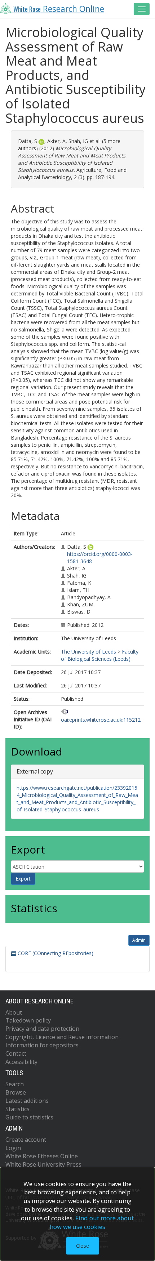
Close (82, 1245)
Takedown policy (28, 1020)
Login (13, 1148)
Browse (15, 1092)
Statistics (17, 1109)
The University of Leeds (88, 651)
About (13, 1012)
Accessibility (21, 1062)
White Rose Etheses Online (41, 1156)
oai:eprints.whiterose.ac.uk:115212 (101, 719)
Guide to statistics (29, 1117)
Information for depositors (42, 1045)
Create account (25, 1140)
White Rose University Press (43, 1164)
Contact (15, 1053)
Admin (139, 940)
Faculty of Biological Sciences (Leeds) (99, 655)
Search (14, 1084)
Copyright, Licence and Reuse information (62, 1037)
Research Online (58, 8)
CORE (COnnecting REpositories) (54, 953)
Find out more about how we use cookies (92, 1222)
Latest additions (27, 1101)
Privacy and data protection (42, 1029)
